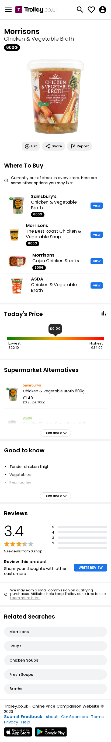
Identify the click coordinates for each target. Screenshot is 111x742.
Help (25, 722)
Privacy (11, 722)
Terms (97, 716)
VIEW (96, 205)
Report (83, 146)
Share (57, 146)
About (52, 716)
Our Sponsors (74, 716)
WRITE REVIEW (91, 567)
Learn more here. (25, 597)
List (34, 146)
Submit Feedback (23, 716)
